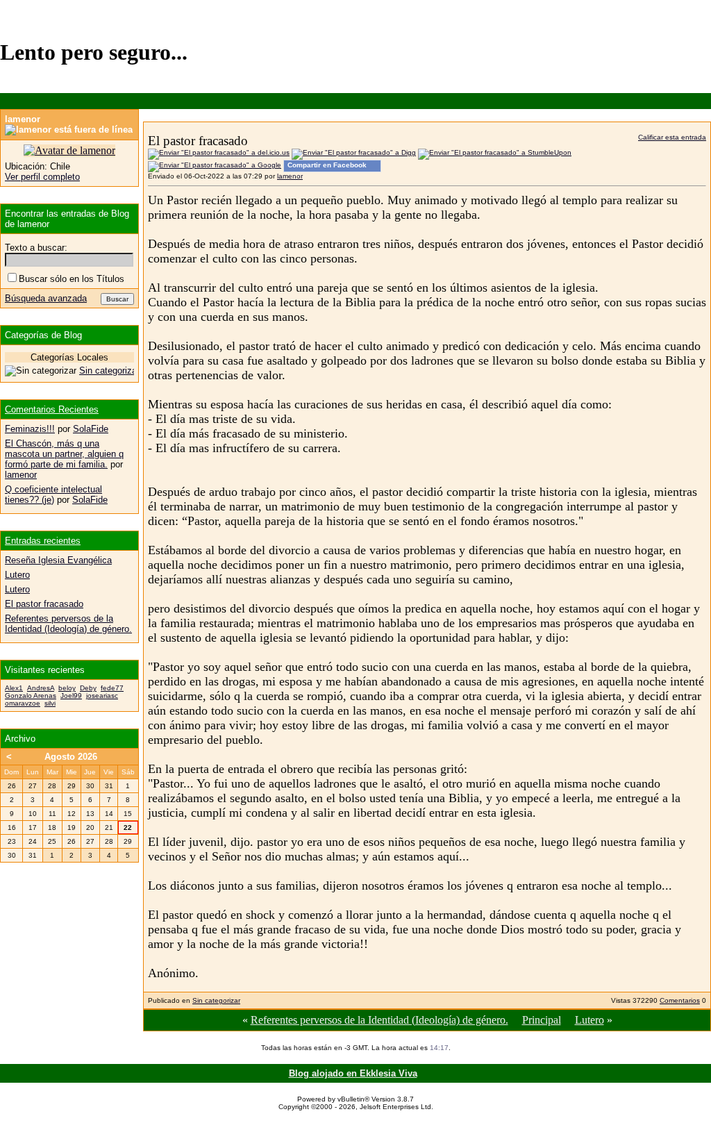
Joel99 (71, 695)
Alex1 (14, 688)
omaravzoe (22, 703)
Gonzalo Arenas (30, 695)
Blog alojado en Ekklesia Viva (353, 1073)
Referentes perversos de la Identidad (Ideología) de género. (379, 1020)
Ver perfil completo (42, 177)
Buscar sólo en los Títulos (71, 279)
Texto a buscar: (36, 247)
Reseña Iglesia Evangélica (58, 560)
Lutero (589, 1020)
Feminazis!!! (30, 429)
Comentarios (680, 1000)
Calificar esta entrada (672, 137)
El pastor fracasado (44, 604)
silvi (50, 703)
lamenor (290, 176)
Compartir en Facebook (327, 165)
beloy (67, 688)
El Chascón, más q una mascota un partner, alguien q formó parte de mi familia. (64, 453)
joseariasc (102, 695)
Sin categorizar (216, 1000)
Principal (541, 1020)
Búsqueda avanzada (46, 298)
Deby (88, 688)
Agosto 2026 (70, 756)
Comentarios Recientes (52, 409)
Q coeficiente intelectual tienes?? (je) (53, 494)
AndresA (40, 688)
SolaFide (90, 429)
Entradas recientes (43, 540)
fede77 (112, 688)
